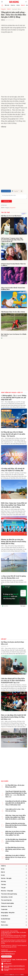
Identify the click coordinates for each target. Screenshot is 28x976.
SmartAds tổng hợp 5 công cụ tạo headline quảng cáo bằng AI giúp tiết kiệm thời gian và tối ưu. (13, 582)
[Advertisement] (14, 143)
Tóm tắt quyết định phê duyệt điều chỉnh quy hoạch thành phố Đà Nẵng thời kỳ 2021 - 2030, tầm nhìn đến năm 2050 (16, 794)
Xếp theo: (3, 207)
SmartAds (5, 606)
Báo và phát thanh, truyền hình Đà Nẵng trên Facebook (14, 966)
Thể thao (3, 884)
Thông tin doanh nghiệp (7, 903)
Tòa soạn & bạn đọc (6, 900)
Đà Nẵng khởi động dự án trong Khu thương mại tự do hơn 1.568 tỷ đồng (15, 849)
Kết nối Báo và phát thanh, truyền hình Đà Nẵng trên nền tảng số (14, 960)
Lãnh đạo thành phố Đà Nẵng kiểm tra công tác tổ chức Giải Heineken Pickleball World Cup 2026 (13, 680)
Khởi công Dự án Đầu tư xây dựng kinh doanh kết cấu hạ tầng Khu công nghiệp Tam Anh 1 (15, 833)
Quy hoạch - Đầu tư (16, 9)
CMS (12, 974)
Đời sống (3, 881)
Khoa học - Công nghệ (7, 890)
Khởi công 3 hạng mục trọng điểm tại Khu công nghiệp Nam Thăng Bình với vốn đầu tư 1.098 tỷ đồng (14, 505)
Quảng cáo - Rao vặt (6, 906)
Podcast (3, 922)
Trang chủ (3, 9)
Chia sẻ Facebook (6, 191)
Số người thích (12, 207)
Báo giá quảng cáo (6, 956)
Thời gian (7, 207)
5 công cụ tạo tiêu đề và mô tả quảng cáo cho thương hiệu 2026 (13, 577)
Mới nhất (7, 5)
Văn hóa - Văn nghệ (6, 878)
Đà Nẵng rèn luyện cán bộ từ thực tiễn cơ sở (12, 643)
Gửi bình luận (6, 201)
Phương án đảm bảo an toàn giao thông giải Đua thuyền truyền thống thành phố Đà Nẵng (13, 541)
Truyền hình (4, 909)
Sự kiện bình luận (5, 919)
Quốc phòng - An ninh (6, 897)
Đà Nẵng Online (7, 963)
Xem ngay (22, 606)
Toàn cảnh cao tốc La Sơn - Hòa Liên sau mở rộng (14, 810)
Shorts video (4, 925)
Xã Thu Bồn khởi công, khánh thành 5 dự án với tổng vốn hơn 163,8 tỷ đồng (15, 841)
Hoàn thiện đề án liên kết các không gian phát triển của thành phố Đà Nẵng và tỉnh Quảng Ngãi (15, 803)
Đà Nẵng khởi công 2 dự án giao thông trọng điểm (14, 786)
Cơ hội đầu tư (4, 915)
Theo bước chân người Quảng (9, 894)
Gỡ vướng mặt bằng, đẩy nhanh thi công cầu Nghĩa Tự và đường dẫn (12, 469)
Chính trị (13, 5)
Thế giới (3, 887)
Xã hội (18, 5)
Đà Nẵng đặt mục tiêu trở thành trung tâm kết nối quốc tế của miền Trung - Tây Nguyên (13, 434)
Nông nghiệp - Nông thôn (7, 912)
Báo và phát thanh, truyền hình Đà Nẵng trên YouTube (14, 969)
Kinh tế (23, 5)
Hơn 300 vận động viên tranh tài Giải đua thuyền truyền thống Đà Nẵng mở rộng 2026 (13, 717)
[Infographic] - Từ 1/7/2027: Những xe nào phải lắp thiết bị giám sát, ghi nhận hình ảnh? (13, 397)
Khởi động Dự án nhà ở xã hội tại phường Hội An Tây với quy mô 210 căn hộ (15, 857)
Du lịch (3, 875)
